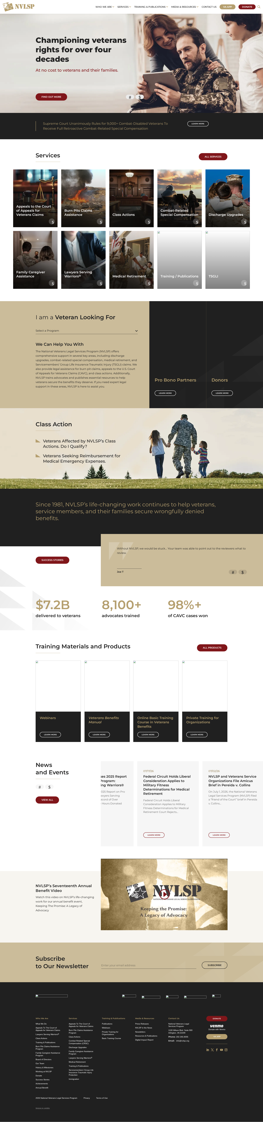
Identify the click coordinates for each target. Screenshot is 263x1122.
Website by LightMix (43, 1108)
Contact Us (209, 6)
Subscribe (214, 965)
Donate (247, 6)
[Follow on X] (212, 1050)
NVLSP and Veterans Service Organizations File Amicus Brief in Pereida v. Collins (131, 780)
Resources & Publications (146, 1036)
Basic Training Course (111, 1038)
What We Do (41, 1024)
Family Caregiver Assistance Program (48, 1054)
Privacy (87, 1098)
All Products (212, 647)
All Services (213, 156)
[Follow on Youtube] (221, 1050)
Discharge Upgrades (78, 1047)
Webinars (106, 1028)
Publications (107, 1024)
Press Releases (142, 1024)
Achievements (42, 1083)
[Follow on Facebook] (216, 1050)
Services (123, 6)
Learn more (197, 124)
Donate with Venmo (216, 1029)
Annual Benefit (42, 1088)
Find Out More (51, 96)
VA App (227, 6)
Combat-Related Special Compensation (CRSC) (79, 1042)
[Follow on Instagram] (226, 1050)
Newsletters (140, 1032)
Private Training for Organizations (110, 1033)
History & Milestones (44, 1067)
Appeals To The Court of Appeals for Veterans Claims (48, 1029)
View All (47, 799)
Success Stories (52, 560)
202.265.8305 (182, 1037)
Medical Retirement (77, 1062)
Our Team (40, 1063)
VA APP (216, 1036)
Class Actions (41, 1038)
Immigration (74, 1079)
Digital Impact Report (144, 1040)
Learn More (50, 734)
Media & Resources (183, 6)
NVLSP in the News (143, 1028)
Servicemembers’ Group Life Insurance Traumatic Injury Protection (81, 1072)
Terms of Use (102, 1098)
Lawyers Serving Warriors (47, 1034)
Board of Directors (43, 1059)
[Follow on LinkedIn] (207, 1050)
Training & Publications (150, 6)
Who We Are (103, 6)
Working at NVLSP (44, 1071)
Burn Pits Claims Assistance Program (48, 1047)
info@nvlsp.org (182, 1041)
